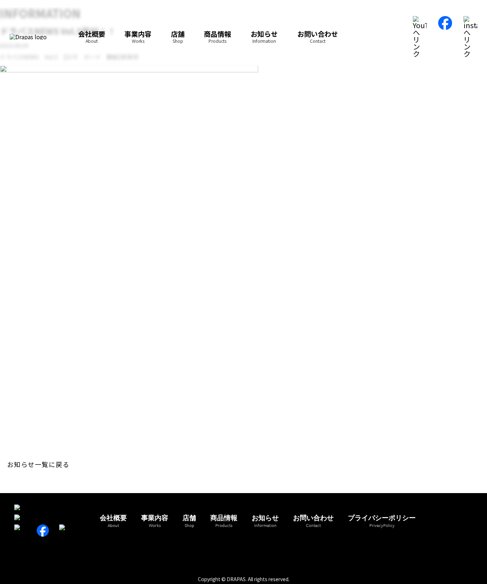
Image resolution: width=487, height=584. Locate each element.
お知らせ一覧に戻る (38, 464)
